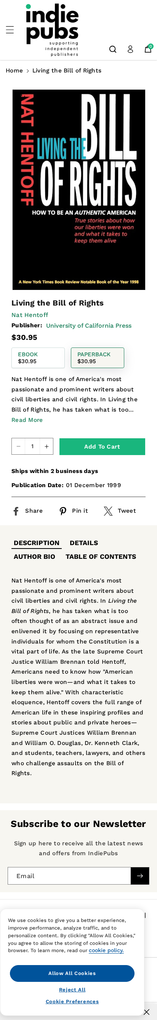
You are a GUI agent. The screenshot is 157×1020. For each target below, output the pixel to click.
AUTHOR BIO (34, 556)
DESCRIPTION (36, 543)
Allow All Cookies (72, 973)
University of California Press (88, 325)
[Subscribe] (140, 876)
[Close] (146, 1012)
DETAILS (84, 543)
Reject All (72, 990)
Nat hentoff (29, 315)
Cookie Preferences (72, 1001)
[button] (14, 29)
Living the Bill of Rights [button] (67, 70)
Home (14, 70)
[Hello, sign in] (130, 49)
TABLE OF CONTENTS (101, 556)
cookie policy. (106, 950)
